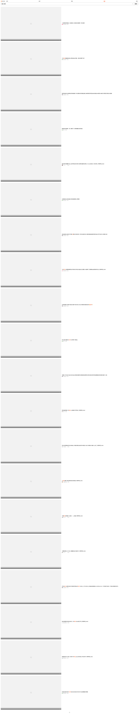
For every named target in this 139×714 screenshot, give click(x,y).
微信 (72, 1)
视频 (104, 1)
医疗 (39, 1)
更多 (137, 1)
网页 (7, 1)
